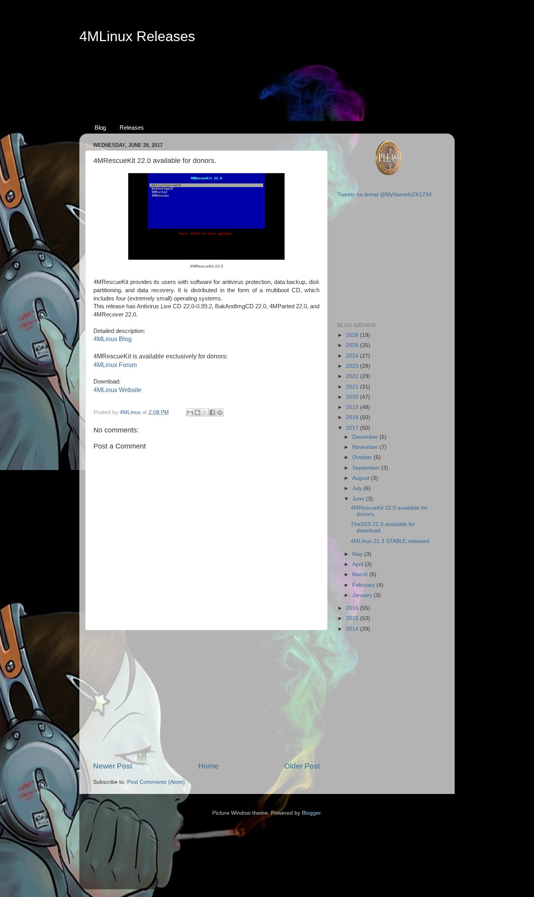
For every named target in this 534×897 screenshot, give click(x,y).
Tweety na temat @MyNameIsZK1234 (384, 194)
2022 (353, 376)
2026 (353, 335)
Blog (100, 127)
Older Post (302, 766)
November (366, 447)
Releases (132, 127)
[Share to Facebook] (212, 412)
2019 (353, 407)
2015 (353, 618)
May (358, 554)
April (358, 564)
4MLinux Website (117, 390)
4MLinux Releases (137, 36)
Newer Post (112, 766)
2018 (353, 417)
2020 (353, 397)
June (359, 499)
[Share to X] (205, 412)
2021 (353, 387)
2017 (353, 428)
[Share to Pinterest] (220, 412)
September (366, 468)
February (364, 585)
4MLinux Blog (112, 339)
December (366, 437)
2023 (353, 366)
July (358, 488)
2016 (353, 608)
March (360, 574)
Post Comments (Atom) (156, 782)
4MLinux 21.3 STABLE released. (391, 541)
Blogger (311, 813)
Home (208, 766)
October (363, 457)
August (361, 478)
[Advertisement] (267, 74)
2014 (353, 629)
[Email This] (190, 412)
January (363, 595)
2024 (353, 356)
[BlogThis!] (197, 412)
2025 (353, 345)
